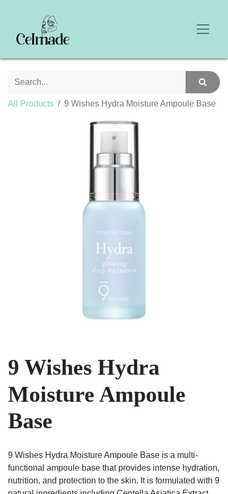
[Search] (203, 82)
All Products (31, 103)
